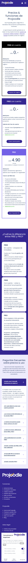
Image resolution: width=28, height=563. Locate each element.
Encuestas (7, 499)
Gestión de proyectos (10, 493)
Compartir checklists (10, 490)
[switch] (23, 549)
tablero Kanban (14, 34)
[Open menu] (25, 3)
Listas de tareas (8, 488)
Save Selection (14, 559)
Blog (5, 517)
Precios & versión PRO (10, 512)
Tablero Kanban (8, 492)
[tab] (14, 382)
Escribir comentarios (10, 497)
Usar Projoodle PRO (14, 213)
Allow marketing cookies (9, 553)
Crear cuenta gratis (14, 141)
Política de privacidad (10, 529)
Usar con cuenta (8, 516)
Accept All (22, 559)
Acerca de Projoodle (9, 510)
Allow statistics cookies (9, 551)
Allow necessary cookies (10, 548)
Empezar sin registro (14, 92)
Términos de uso (8, 530)
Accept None (5, 559)
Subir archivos (8, 495)
